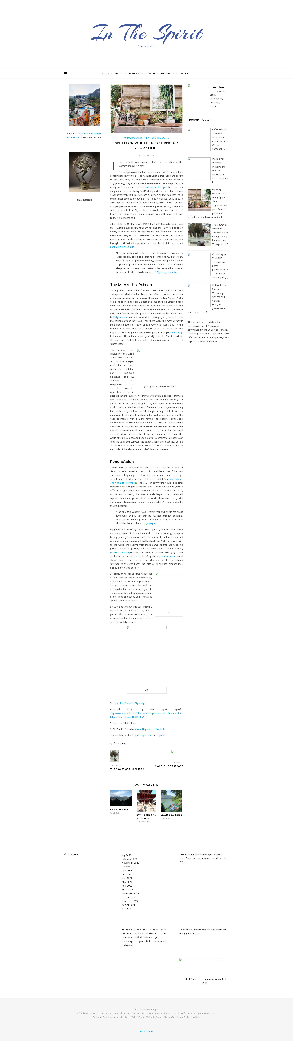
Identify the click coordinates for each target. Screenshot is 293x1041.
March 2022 (128, 889)
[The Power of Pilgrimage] (116, 756)
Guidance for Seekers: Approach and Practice (195, 1013)
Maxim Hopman (143, 729)
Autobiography (133, 138)
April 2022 (127, 885)
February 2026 (129, 858)
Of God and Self (84, 1013)
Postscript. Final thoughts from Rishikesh (111, 1017)
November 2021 (130, 893)
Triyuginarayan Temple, (90, 133)
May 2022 (127, 881)
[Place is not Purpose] (177, 754)
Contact (185, 73)
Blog (152, 73)
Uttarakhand (73, 137)
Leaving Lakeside (171, 815)
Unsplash (160, 729)
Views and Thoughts (156, 138)
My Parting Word (153, 1017)
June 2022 (127, 878)
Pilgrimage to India (167, 272)
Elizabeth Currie (120, 743)
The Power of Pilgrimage (133, 703)
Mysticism (168, 1013)
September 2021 (131, 900)
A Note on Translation (173, 1017)
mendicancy (176, 332)
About (119, 73)
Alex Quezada (144, 735)
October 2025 (129, 866)
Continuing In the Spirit (154, 187)
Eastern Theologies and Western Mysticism (143, 1013)
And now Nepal (119, 809)
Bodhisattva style (119, 552)
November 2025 (130, 862)
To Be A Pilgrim (138, 1017)
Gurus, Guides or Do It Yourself (107, 1013)
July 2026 (126, 855)
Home (105, 73)
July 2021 (126, 908)
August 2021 (128, 904)
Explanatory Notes (192, 1017)
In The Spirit (146, 32)
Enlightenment (120, 317)
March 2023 (128, 874)
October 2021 (129, 897)
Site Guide (167, 73)
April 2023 (127, 870)
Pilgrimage (136, 73)
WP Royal (153, 1009)
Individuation (168, 556)
